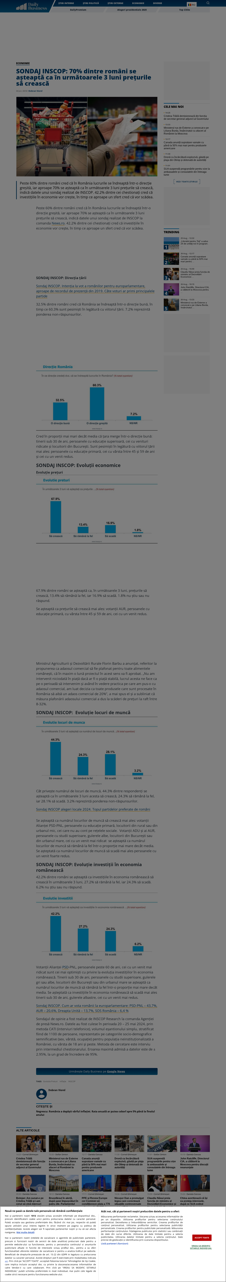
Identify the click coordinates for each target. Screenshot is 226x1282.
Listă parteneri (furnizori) (114, 1243)
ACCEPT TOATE (202, 1237)
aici (6, 1261)
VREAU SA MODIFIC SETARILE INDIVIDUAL (201, 1247)
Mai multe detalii (25, 1232)
